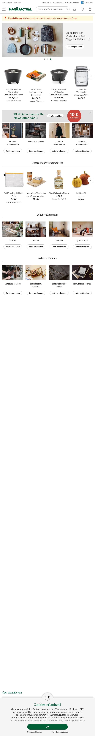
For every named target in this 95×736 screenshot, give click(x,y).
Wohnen (59, 240)
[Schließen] (90, 112)
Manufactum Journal (82, 283)
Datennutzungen (36, 712)
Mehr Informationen (59, 732)
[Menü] (4, 9)
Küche (36, 240)
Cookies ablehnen (34, 732)
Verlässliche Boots (36, 141)
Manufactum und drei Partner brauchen (30, 709)
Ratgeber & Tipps (13, 283)
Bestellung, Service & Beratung (60, 2)
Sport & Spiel (82, 240)
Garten (13, 240)
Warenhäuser (7, 2)
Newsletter (17, 2)
